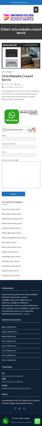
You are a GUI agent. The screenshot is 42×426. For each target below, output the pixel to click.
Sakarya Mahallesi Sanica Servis (14, 237)
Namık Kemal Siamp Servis (12, 219)
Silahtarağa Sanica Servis (11, 233)
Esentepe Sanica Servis (11, 275)
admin (19, 84)
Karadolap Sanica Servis (11, 256)
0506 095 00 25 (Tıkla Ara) (12, 381)
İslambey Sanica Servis (11, 261)
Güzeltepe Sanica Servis (11, 266)
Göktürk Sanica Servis (10, 271)
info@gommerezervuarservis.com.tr (16, 388)
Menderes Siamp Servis (11, 228)
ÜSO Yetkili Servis (9, 350)
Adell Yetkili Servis (9, 336)
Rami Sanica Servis (9, 242)
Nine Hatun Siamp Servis (11, 214)
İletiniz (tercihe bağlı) (10, 160)
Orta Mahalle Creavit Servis (17, 78)
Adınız (4, 135)
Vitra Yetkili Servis (9, 355)
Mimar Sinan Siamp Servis (12, 223)
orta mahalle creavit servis (13, 87)
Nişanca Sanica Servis (10, 252)
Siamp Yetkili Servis (9, 331)
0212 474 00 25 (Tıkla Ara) (19, 2)
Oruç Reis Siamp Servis (11, 209)
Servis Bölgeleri (7, 72)
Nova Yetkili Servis (9, 360)
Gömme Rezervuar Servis (21, 422)
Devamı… (27, 314)
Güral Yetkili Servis (9, 346)
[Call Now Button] (5, 421)
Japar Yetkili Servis (9, 327)
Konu (4, 152)
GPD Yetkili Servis (9, 341)
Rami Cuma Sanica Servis (11, 247)
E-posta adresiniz (9, 143)
